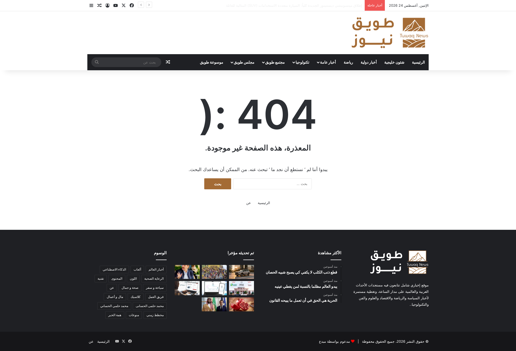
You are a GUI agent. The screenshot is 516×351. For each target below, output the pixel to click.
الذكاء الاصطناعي (114, 269)
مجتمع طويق (275, 62)
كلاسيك (136, 297)
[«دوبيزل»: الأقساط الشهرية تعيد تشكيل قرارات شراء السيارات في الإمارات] (187, 288)
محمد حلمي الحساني (114, 306)
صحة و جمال (129, 288)
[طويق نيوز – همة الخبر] (390, 33)
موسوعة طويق (211, 62)
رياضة (348, 62)
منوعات (134, 315)
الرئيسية (418, 62)
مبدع (322, 341)
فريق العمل (156, 297)
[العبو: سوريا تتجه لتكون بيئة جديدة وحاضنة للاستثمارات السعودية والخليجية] (187, 272)
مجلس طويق (244, 62)
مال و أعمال (115, 297)
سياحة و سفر (155, 288)
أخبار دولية (369, 62)
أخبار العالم (156, 269)
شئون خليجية (394, 62)
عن (248, 203)
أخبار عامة (328, 62)
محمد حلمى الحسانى (150, 306)
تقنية (101, 278)
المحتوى (116, 278)
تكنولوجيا (302, 62)
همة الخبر (114, 315)
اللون (133, 278)
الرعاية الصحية (154, 278)
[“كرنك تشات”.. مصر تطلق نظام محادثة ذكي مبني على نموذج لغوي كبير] (214, 288)
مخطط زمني (155, 315)
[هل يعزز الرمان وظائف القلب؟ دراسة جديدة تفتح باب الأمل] (241, 304)
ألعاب (137, 269)
